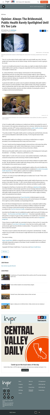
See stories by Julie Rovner (8, 266)
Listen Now (25, 370)
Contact (20, 393)
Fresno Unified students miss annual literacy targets (22, 284)
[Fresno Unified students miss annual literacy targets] (5, 287)
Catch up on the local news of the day (25, 365)
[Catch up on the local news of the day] (25, 338)
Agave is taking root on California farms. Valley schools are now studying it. (27, 304)
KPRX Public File (42, 384)
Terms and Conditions (31, 390)
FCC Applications (42, 381)
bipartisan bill (37, 187)
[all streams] (48, 6)
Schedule (20, 387)
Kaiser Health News (35, 247)
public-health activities (37, 128)
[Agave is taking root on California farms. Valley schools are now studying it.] (5, 306)
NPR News (3, 14)
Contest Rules (41, 390)
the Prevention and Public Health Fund (18, 214)
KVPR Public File (42, 387)
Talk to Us (31, 381)
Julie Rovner (13, 30)
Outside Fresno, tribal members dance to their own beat (23, 294)
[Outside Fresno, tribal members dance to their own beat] (5, 296)
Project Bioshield (25, 197)
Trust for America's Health (17, 209)
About (20, 381)
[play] (4, 6)
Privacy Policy (31, 387)
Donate (45, 2)
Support (30, 384)
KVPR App (21, 390)
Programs (21, 384)
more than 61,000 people (19, 224)
